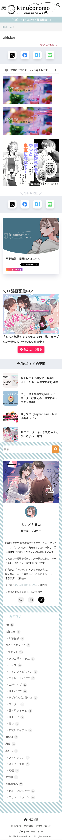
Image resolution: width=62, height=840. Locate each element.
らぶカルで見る (32, 349)
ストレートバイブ (21, 678)
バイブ (15, 665)
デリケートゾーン (21, 797)
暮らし (11, 750)
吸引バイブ (17, 691)
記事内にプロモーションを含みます (29, 70)
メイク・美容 (18, 764)
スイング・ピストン (22, 671)
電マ (13, 723)
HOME (32, 819)
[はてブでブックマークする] (37, 55)
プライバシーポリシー (30, 831)
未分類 (11, 777)
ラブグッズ (14, 652)
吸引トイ (16, 717)
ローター (16, 704)
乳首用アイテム (20, 710)
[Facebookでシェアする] (25, 55)
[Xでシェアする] (12, 55)
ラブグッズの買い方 (22, 697)
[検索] (55, 449)
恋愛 (10, 743)
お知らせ (12, 631)
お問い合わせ (43, 826)
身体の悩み (13, 784)
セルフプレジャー (21, 790)
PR (9, 624)
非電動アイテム (20, 730)
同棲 (13, 770)
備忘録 (11, 736)
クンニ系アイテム (21, 658)
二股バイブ (17, 684)
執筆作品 (16, 638)
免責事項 (29, 826)
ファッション (18, 757)
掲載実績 (16, 826)
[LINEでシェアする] (50, 55)
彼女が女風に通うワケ (26, 585)
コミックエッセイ (17, 645)
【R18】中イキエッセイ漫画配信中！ (31, 19)
